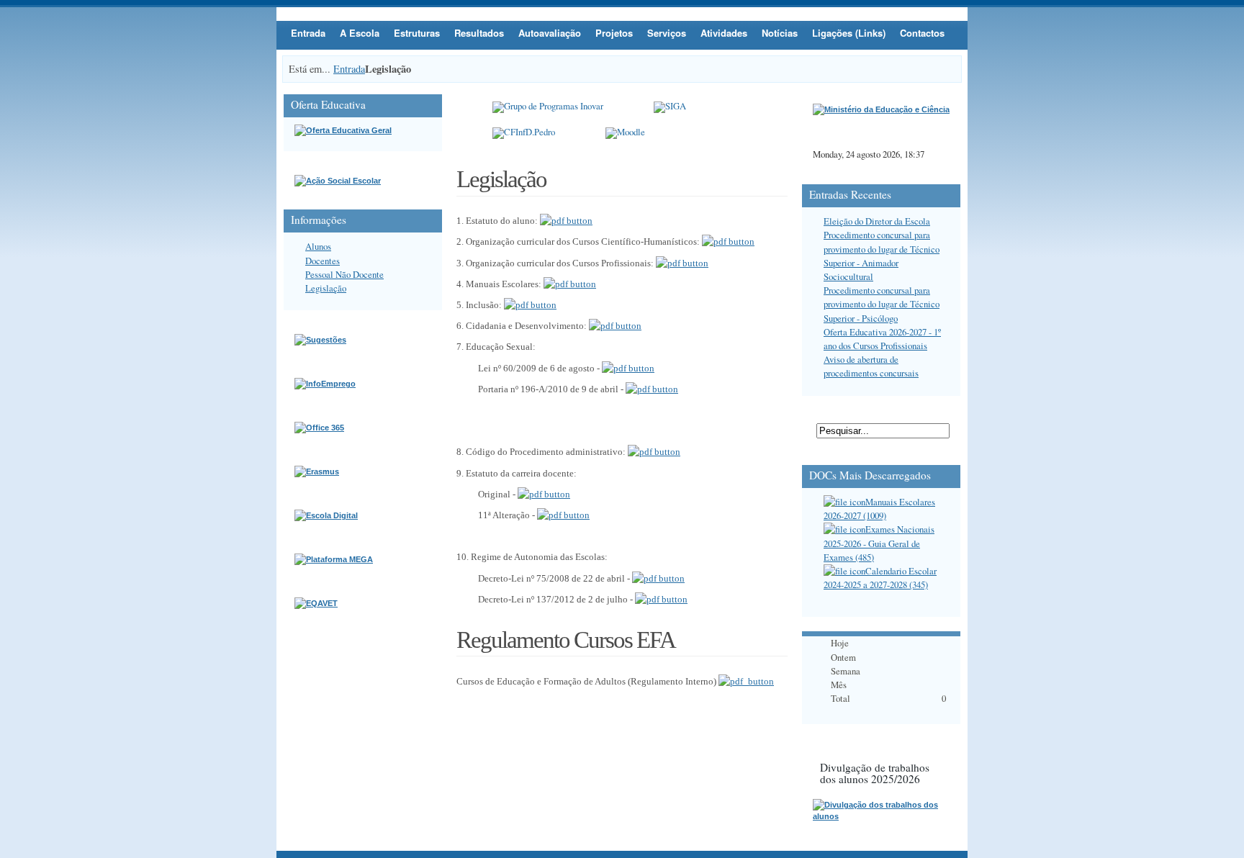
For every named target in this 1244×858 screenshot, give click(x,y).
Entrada (308, 33)
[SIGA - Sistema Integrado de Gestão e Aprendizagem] (669, 107)
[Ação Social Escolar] (337, 180)
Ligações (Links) (848, 33)
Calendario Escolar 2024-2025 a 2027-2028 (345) (880, 577)
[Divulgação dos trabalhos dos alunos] (881, 816)
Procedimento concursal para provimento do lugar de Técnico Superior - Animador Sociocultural (881, 255)
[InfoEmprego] (325, 383)
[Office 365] (319, 427)
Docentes (322, 260)
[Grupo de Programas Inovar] (548, 107)
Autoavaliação (549, 33)
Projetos (614, 33)
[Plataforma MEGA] (333, 559)
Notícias (780, 33)
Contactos (922, 33)
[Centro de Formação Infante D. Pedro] (523, 133)
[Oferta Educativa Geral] (343, 130)
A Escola (359, 33)
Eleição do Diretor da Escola (877, 220)
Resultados (479, 33)
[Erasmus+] (316, 471)
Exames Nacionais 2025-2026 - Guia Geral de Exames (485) (879, 543)
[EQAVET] (316, 603)
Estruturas (417, 33)
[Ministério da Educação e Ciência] (881, 109)
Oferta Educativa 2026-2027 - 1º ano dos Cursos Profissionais (882, 338)
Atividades (723, 33)
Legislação (325, 287)
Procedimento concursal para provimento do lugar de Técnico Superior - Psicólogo (881, 304)
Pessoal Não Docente (344, 274)
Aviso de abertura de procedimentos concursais (871, 366)
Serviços (666, 33)
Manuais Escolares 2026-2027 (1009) (879, 508)
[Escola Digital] (326, 515)
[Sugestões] (320, 339)
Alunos (318, 246)
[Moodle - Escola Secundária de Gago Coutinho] (625, 133)
